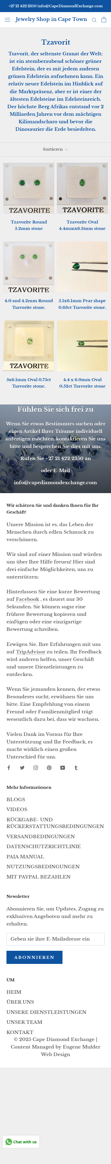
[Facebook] (8, 767)
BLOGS (15, 799)
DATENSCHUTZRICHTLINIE (43, 846)
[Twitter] (22, 767)
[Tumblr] (76, 767)
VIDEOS (16, 809)
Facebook (27, 599)
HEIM (13, 992)
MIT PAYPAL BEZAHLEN (38, 877)
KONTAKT (19, 1032)
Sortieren (53, 149)
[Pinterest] (49, 767)
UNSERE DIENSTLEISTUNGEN (46, 1012)
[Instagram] (35, 767)
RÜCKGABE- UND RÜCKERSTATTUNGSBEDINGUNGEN (55, 823)
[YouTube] (62, 767)
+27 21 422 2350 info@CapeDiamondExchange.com (56, 6)
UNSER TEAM (24, 1022)
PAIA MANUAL (25, 857)
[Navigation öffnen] (7, 19)
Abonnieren (34, 957)
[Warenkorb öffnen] (104, 19)
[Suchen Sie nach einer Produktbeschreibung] (94, 19)
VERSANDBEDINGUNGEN (40, 837)
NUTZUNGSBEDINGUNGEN (43, 867)
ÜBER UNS (20, 1002)
